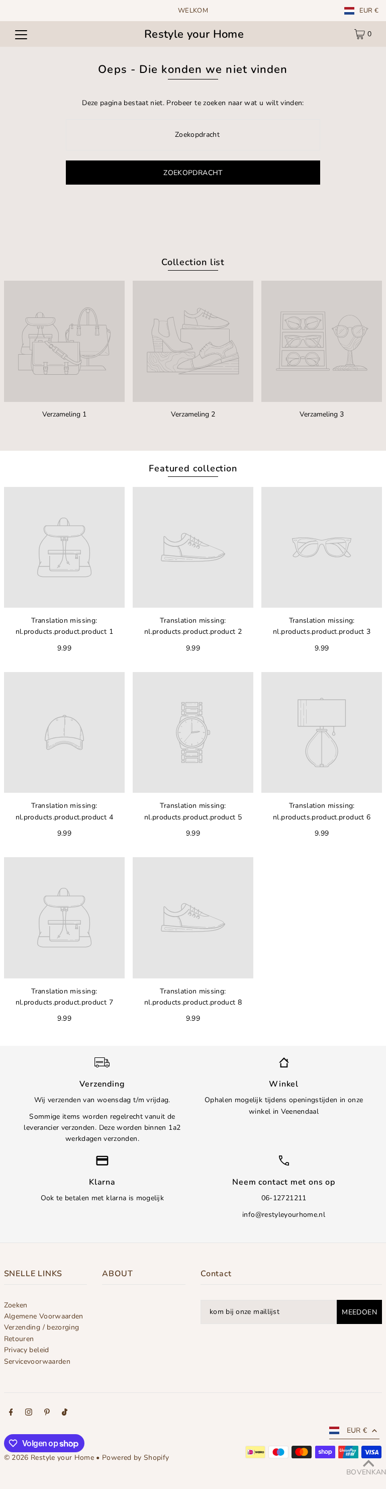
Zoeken (16, 1305)
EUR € (369, 11)
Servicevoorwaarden (37, 1361)
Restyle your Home (194, 34)
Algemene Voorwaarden (43, 1316)
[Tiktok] (64, 1413)
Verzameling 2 (193, 414)
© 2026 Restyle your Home (49, 1457)
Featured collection (193, 468)
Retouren (19, 1339)
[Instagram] (28, 1413)
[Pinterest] (47, 1413)
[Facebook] (11, 1413)
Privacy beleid (26, 1350)
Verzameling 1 (64, 414)
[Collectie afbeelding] (64, 341)
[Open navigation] (21, 34)
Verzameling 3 (322, 414)
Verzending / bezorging (41, 1327)
